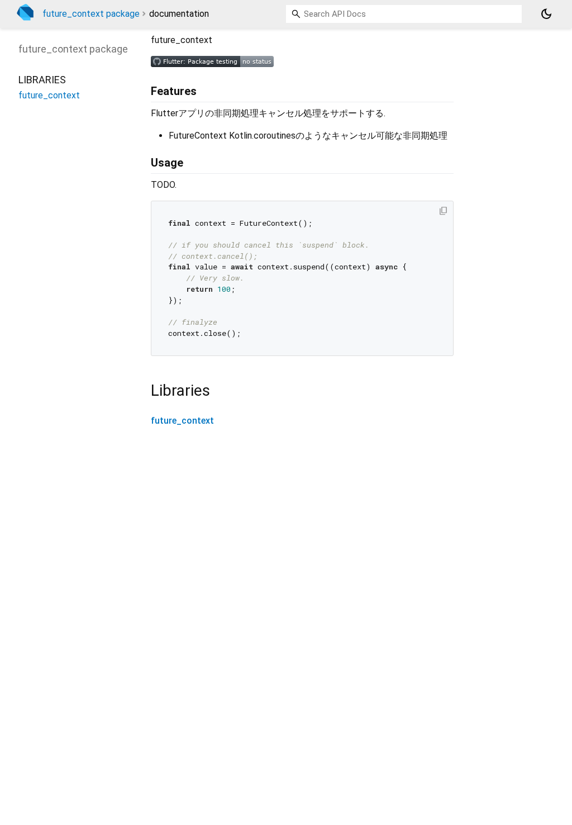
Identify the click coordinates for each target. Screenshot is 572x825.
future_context (182, 420)
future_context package (91, 13)
